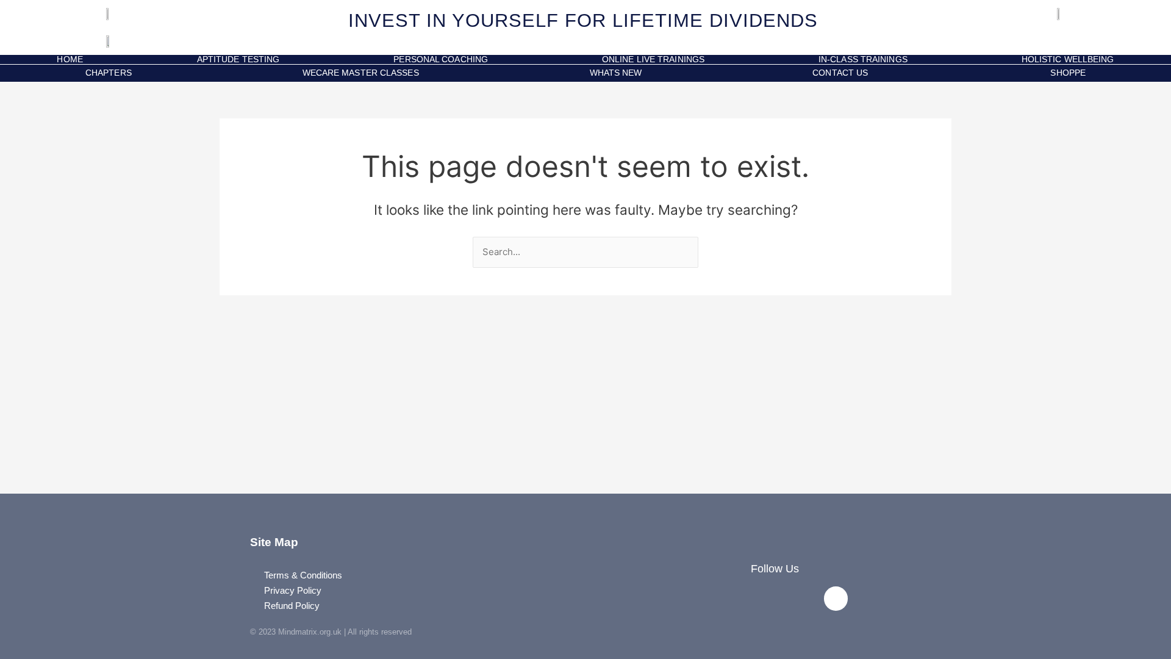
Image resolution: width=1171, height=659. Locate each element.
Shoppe (1065, 72)
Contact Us (840, 72)
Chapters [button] (108, 72)
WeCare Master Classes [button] (361, 72)
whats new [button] (616, 72)
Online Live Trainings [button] (653, 59)
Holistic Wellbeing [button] (1068, 59)
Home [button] (69, 59)
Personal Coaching (440, 59)
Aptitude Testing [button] (238, 59)
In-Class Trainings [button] (863, 59)
